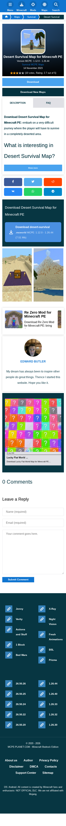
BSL (51, 649)
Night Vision (52, 621)
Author (28, 760)
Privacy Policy (48, 760)
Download (33, 81)
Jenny (19, 608)
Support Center (25, 772)
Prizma (53, 660)
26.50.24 (21, 704)
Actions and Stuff (21, 632)
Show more (33, 168)
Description (18, 103)
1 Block (20, 644)
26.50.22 (21, 714)
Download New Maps (33, 92)
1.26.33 (53, 704)
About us (11, 760)
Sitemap (47, 772)
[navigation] (10, 6)
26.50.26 (21, 683)
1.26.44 (53, 683)
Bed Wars (21, 655)
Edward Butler (33, 361)
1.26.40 (53, 693)
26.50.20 (21, 724)
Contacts (51, 766)
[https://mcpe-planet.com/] (6, 17)
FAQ (48, 103)
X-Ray (52, 608)
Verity (19, 619)
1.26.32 (53, 714)
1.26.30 (53, 724)
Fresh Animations (56, 637)
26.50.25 (21, 693)
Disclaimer (16, 766)
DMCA (34, 766)
